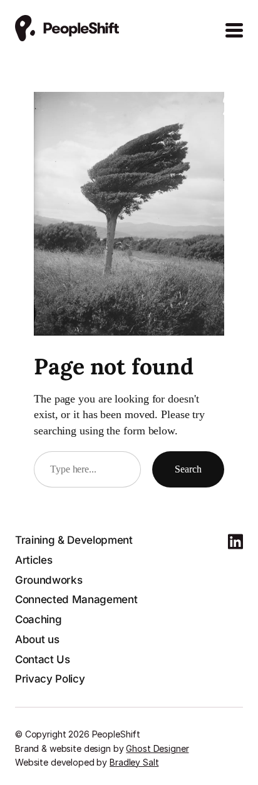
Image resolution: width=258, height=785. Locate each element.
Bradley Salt (134, 762)
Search (188, 469)
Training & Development (74, 540)
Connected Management (76, 599)
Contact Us (42, 659)
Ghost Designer (157, 748)
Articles (33, 560)
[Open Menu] (234, 30)
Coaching (38, 619)
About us (37, 639)
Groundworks (48, 580)
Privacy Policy (50, 678)
